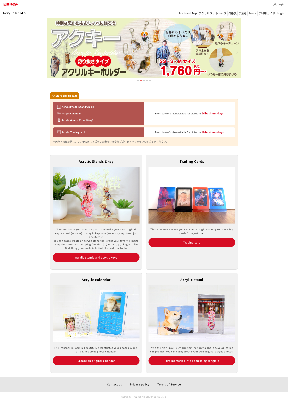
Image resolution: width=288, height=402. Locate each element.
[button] (236, 52)
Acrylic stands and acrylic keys (96, 257)
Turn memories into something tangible (191, 361)
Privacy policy (139, 384)
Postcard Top (188, 13)
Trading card (191, 242)
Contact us (114, 384)
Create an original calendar (96, 361)
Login (281, 4)
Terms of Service (169, 384)
